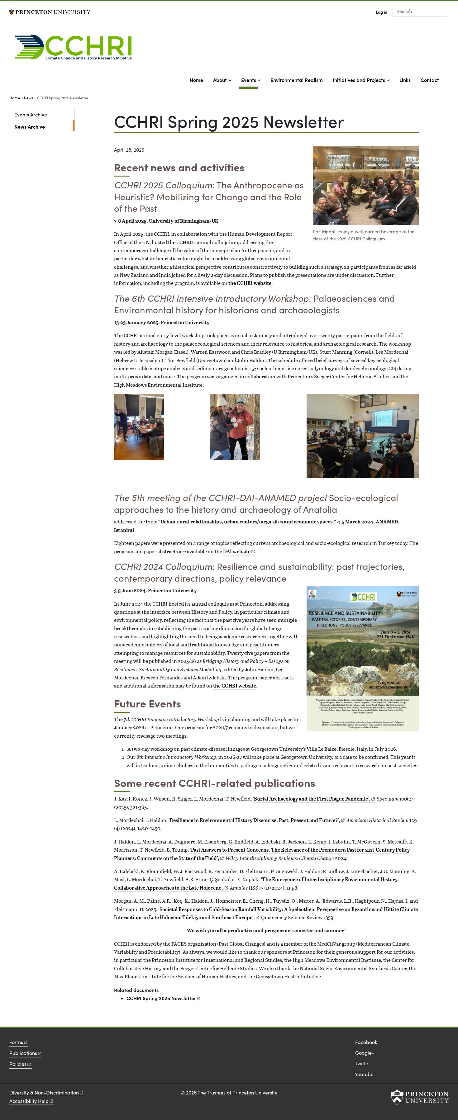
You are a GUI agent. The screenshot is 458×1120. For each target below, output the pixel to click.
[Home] (75, 49)
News (28, 97)
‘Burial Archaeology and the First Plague (311, 798)
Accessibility (29, 1101)
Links (405, 79)
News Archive (44, 126)
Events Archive (30, 114)
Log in (381, 12)
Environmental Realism (296, 79)
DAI (236, 551)
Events (249, 79)
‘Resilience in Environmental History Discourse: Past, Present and (254, 820)
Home (196, 79)
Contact (430, 79)
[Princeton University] (49, 11)
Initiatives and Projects (359, 79)
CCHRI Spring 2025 (161, 998)
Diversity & (44, 1092)
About (220, 79)
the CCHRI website (249, 283)
